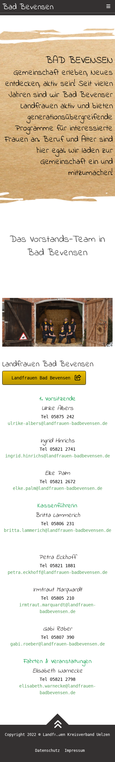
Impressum (75, 750)
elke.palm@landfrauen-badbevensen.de (57, 488)
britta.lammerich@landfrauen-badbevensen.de (57, 530)
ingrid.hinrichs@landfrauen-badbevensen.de (57, 455)
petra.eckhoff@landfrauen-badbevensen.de (57, 572)
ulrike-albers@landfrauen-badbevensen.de (57, 423)
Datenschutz (47, 750)
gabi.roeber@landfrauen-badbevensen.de (57, 643)
